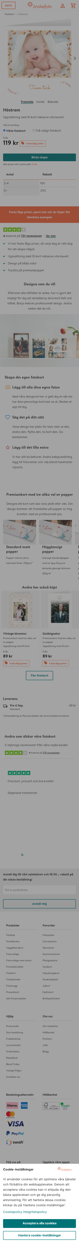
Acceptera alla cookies (40, 1223)
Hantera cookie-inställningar (39, 1235)
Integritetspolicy (35, 1212)
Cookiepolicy (12, 1212)
